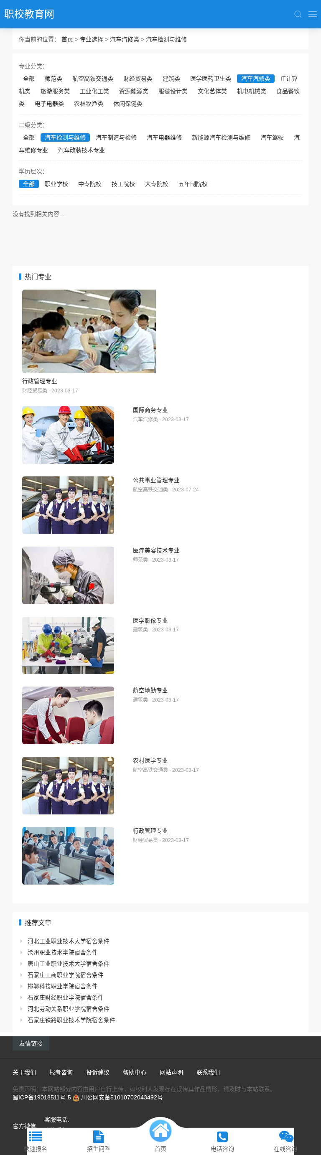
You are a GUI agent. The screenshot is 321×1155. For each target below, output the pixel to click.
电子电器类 (49, 103)
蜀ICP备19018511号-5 (42, 1097)
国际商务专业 (150, 410)
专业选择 (91, 39)
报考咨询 (61, 1072)
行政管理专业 (39, 381)
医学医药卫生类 (210, 78)
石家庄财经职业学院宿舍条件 (66, 998)
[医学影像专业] (68, 645)
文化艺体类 (212, 91)
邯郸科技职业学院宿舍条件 (63, 986)
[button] (298, 14)
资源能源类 (133, 91)
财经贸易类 (138, 78)
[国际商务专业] (68, 435)
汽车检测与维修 (166, 39)
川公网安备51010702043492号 (122, 1097)
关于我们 (24, 1072)
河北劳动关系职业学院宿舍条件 (69, 1009)
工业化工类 (94, 91)
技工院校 (123, 184)
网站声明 (171, 1072)
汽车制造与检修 (116, 137)
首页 (67, 39)
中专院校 (90, 184)
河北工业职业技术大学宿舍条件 (69, 941)
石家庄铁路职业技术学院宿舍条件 (71, 1020)
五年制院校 (193, 184)
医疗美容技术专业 (156, 550)
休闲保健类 (128, 103)
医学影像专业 (150, 620)
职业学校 (56, 184)
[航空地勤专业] (68, 715)
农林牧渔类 (88, 103)
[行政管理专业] (160, 331)
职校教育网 (29, 14)
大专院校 (156, 184)
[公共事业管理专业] (68, 505)
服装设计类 (173, 91)
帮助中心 (134, 1072)
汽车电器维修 (164, 137)
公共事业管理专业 (156, 480)
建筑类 (171, 78)
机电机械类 (251, 91)
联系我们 (208, 1072)
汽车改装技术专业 (81, 150)
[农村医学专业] (68, 785)
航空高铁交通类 (92, 78)
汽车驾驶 (272, 137)
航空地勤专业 (150, 690)
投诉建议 (98, 1072)
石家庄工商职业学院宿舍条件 (66, 975)
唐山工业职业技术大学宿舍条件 (69, 964)
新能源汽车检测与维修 (221, 137)
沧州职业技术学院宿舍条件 (63, 952)
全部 (29, 78)
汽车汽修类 (124, 39)
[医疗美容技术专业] (68, 575)
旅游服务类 (55, 91)
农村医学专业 (150, 760)
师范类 (53, 78)
